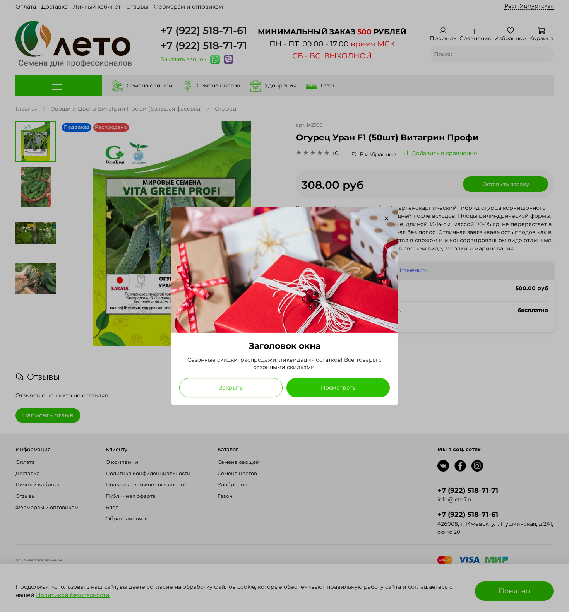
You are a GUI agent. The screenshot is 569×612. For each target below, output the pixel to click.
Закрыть (231, 387)
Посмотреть (338, 387)
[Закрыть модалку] (386, 219)
